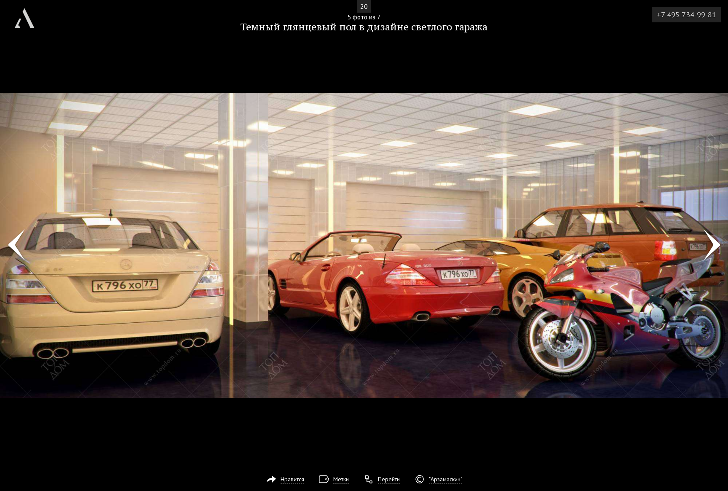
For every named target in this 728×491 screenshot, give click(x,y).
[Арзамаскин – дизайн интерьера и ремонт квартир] (24, 15)
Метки (341, 479)
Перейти (389, 479)
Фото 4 (16, 246)
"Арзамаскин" (445, 479)
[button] (37, 55)
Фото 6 (712, 246)
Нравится (292, 479)
